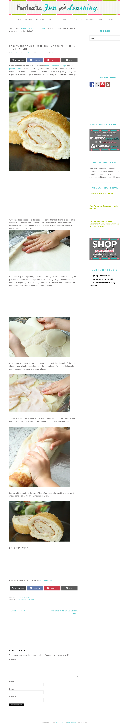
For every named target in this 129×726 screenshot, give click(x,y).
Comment (14, 659)
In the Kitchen (20, 597)
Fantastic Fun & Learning (64, 7)
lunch (32, 599)
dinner (18, 599)
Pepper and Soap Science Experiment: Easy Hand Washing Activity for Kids (104, 223)
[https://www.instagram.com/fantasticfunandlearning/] (108, 84)
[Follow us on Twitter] (97, 84)
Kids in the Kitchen (26, 599)
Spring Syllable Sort (101, 276)
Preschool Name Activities (101, 193)
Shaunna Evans (46, 580)
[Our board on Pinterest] (102, 84)
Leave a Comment (28, 52)
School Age (27, 597)
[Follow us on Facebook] (91, 84)
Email (12, 689)
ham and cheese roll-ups (55, 66)
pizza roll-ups (15, 69)
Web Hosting (71, 722)
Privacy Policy (60, 722)
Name (12, 681)
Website (12, 697)
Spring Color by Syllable (103, 279)
